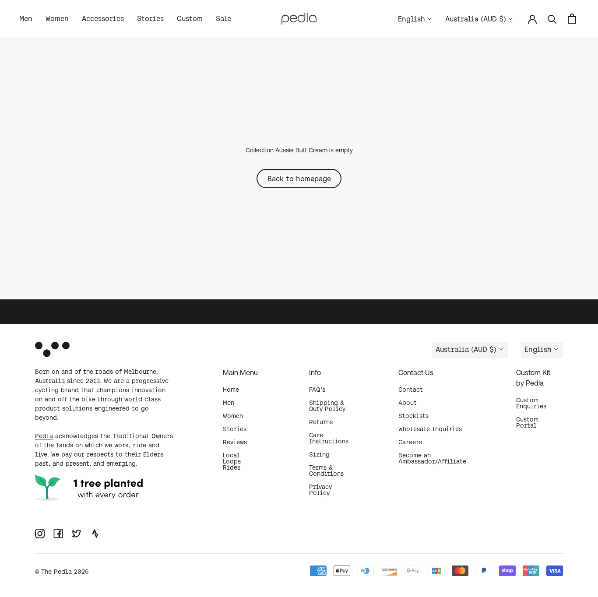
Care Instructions (328, 438)
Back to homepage (299, 179)
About (407, 403)
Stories (150, 18)
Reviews (235, 442)
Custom (190, 18)
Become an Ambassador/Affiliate (432, 458)
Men (25, 18)
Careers (410, 442)
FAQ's (317, 389)
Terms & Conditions (326, 470)
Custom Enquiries (531, 403)
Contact (410, 389)
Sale (223, 18)
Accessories (103, 18)
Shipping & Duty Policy (327, 406)
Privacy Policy (320, 490)
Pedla (44, 435)
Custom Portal (527, 422)
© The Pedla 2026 (62, 571)
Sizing (319, 454)
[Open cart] (572, 19)
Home (231, 389)
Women (57, 18)
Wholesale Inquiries (430, 429)
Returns (321, 422)
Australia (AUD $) (475, 19)
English (411, 19)
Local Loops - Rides (234, 461)
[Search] (552, 18)
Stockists (413, 416)
